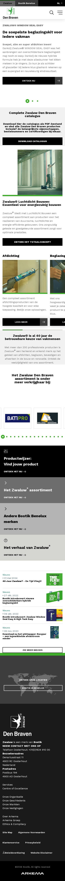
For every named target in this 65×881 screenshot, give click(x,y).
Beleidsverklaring (15, 852)
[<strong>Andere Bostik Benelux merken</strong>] (32, 519)
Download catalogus (32, 141)
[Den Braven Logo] (17, 735)
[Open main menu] (60, 13)
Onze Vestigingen (13, 808)
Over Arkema (10, 816)
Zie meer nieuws (33, 650)
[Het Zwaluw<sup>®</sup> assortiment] (32, 490)
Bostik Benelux (26, 3)
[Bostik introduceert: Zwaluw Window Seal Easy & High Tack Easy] (32, 615)
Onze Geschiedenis (14, 800)
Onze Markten (11, 804)
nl (58, 3)
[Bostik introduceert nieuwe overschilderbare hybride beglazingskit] (32, 597)
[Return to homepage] (10, 12)
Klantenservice (11, 842)
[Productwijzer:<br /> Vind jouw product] (32, 461)
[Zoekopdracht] (51, 12)
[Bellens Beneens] (47, 418)
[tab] (27, 101)
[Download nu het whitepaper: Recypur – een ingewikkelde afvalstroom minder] (32, 633)
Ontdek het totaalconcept (32, 242)
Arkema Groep (11, 820)
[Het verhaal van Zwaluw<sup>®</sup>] (32, 548)
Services (8, 784)
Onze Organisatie (13, 796)
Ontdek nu (28, 80)
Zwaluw (7, 3)
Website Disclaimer (41, 852)
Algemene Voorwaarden (31, 832)
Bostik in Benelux (33, 688)
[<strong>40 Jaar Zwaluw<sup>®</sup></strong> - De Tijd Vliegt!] (32, 579)
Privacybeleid (32, 842)
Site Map (7, 832)
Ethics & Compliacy (14, 824)
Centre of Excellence (15, 788)
